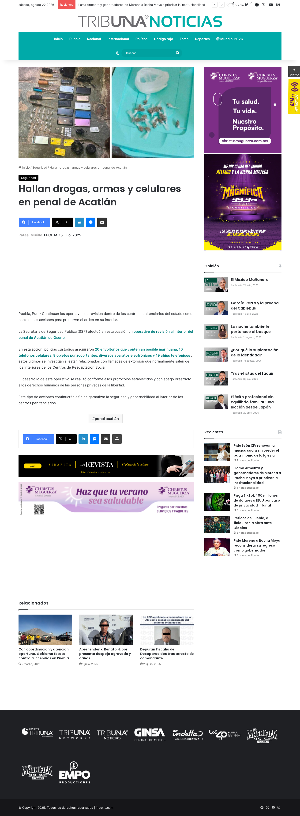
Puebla (74, 39)
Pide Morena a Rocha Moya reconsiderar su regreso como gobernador (257, 545)
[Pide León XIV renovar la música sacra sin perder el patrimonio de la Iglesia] (217, 452)
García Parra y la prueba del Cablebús (255, 306)
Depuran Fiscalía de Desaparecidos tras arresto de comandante (167, 654)
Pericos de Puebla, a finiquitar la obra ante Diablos (253, 523)
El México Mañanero (250, 279)
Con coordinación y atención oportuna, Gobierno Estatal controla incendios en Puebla (44, 654)
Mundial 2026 (231, 39)
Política (141, 39)
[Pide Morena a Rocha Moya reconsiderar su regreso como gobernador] (217, 547)
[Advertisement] (106, 271)
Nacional (94, 39)
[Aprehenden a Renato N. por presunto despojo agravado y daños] (106, 630)
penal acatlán (107, 418)
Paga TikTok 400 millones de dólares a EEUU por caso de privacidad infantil (257, 500)
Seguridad (39, 167)
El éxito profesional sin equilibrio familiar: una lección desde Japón (252, 402)
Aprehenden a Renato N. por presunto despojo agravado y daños (105, 654)
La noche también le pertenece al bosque (251, 329)
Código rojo (163, 39)
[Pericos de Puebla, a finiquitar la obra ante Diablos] (217, 524)
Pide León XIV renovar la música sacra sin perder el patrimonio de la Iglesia (256, 450)
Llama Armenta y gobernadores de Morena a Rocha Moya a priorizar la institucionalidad (257, 475)
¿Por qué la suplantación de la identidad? (254, 353)
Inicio (58, 39)
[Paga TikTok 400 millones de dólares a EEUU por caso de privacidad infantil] (217, 502)
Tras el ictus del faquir (252, 373)
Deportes (202, 39)
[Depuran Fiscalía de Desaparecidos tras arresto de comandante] (167, 630)
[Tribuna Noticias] (150, 21)
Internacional (118, 39)
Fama (184, 39)
